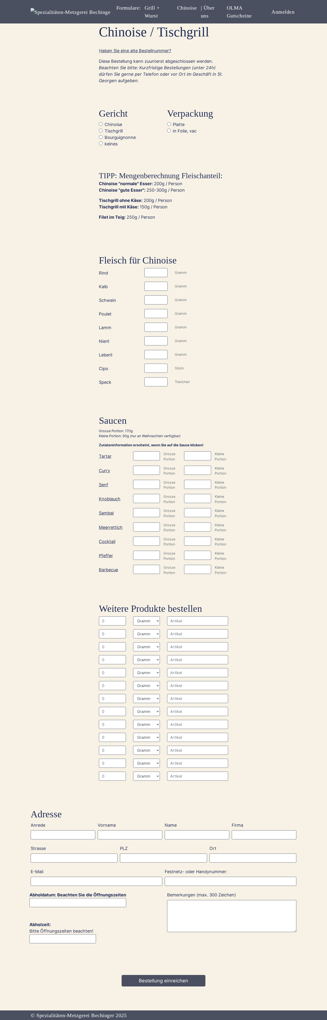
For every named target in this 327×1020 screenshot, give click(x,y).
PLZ (124, 848)
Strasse (38, 848)
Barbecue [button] (108, 569)
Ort (212, 848)
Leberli (105, 354)
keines (111, 143)
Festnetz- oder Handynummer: (196, 871)
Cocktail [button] (107, 541)
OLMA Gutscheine (239, 12)
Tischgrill (114, 130)
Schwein (107, 300)
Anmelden (282, 12)
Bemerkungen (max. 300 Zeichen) (201, 894)
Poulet (105, 313)
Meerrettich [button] (111, 527)
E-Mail (37, 871)
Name (171, 825)
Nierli (104, 341)
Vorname (107, 825)
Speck (105, 382)
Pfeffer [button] (106, 555)
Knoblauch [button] (109, 498)
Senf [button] (103, 484)
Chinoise (187, 8)
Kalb (103, 286)
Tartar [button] (105, 456)
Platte (179, 124)
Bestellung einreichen (163, 981)
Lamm (105, 327)
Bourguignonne (120, 137)
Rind (103, 272)
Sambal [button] (106, 513)
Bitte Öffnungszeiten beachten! (61, 932)
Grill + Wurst (152, 12)
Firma (237, 825)
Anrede (38, 825)
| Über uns (207, 12)
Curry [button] (104, 470)
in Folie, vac (185, 130)
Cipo (103, 368)
